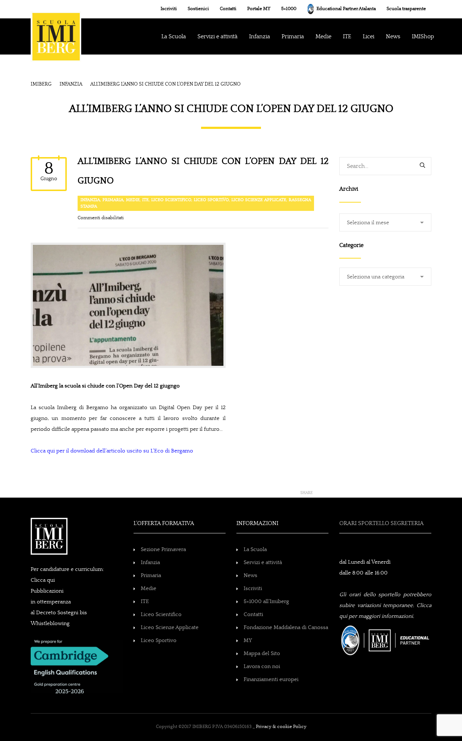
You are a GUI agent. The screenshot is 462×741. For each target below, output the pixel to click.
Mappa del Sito (262, 653)
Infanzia (90, 200)
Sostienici (198, 9)
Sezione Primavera (163, 549)
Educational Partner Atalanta (345, 9)
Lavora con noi (262, 666)
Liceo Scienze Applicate (258, 200)
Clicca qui (43, 580)
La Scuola (173, 36)
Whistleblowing (50, 623)
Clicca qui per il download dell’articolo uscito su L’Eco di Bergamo (112, 451)
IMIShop (423, 36)
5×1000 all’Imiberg (266, 601)
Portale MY (258, 9)
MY (248, 640)
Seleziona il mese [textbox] (368, 223)
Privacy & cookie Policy (281, 726)
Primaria (293, 36)
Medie (323, 36)
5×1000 (288, 9)
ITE (347, 36)
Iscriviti (169, 9)
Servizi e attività (263, 562)
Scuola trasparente (406, 9)
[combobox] (385, 222)
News (250, 575)
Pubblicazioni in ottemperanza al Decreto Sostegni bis (59, 602)
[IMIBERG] (56, 29)
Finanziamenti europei (271, 679)
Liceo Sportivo (211, 200)
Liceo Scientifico (171, 200)
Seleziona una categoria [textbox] (375, 277)
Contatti (228, 9)
